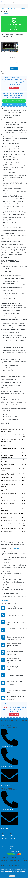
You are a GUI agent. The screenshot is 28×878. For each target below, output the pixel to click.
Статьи (12, 843)
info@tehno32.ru (6, 828)
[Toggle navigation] (3, 5)
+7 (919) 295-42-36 (7, 809)
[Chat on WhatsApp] (14, 100)
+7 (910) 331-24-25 (7, 747)
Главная (3, 8)
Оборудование (22, 8)
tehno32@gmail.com (7, 785)
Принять (11, 875)
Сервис (3, 843)
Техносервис (11, 2)
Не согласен (4, 875)
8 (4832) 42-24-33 (6, 766)
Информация (13, 840)
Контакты (16, 548)
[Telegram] (14, 104)
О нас (11, 835)
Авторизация (4, 600)
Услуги (2, 840)
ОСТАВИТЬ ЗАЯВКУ (14, 88)
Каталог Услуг (11, 8)
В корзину (14, 68)
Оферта (12, 846)
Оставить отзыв (14, 849)
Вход (2, 846)
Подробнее (15, 872)
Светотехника (4, 838)
